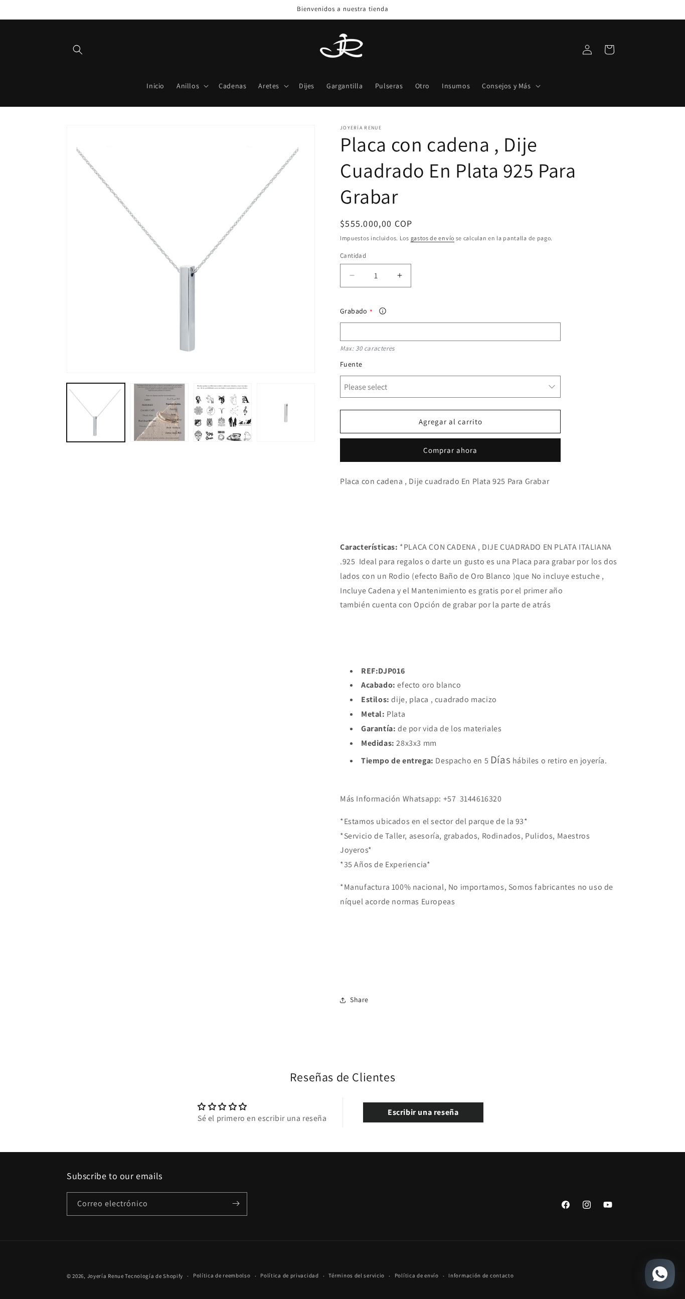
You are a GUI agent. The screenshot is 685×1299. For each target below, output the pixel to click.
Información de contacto (480, 1275)
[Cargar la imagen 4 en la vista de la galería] (286, 412)
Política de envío (417, 1275)
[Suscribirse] (236, 1203)
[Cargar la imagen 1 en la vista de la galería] (96, 412)
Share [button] (359, 999)
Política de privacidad (289, 1275)
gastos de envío (433, 238)
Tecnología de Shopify (154, 1275)
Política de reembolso (222, 1275)
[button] (78, 50)
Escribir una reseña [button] (423, 1112)
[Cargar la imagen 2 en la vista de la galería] (159, 412)
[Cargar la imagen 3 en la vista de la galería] (223, 412)
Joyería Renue (105, 1275)
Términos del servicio (356, 1275)
